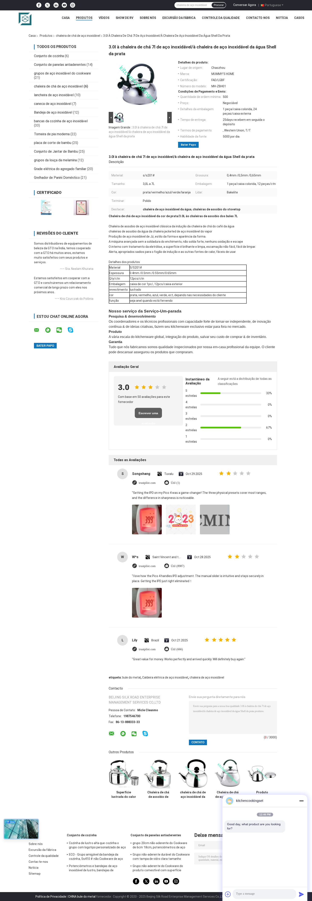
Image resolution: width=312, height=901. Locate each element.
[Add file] (228, 894)
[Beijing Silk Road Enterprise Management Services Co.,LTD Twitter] (47, 5)
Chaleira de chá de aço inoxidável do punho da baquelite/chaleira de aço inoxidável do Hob (227, 795)
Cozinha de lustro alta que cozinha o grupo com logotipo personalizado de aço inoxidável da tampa (97, 845)
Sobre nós (148, 18)
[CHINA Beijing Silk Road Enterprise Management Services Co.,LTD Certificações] (46, 207)
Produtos (84, 18)
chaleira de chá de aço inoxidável (78, 35)
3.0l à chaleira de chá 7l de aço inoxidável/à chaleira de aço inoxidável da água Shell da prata (139, 132)
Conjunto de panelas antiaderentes (60, 65)
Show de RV (124, 18)
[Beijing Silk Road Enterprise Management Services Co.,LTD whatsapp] (50, 330)
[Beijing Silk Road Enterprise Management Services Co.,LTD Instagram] (72, 5)
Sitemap (35, 873)
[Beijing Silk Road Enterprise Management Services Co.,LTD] (25, 19)
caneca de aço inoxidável (52, 104)
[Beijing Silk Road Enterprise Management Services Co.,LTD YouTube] (64, 5)
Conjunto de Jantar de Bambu (56, 151)
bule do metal (131, 677)
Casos (299, 18)
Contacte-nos (258, 18)
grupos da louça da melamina (55, 160)
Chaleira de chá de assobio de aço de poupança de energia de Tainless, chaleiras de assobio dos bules (158, 795)
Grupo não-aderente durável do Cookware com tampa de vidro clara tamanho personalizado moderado (161, 857)
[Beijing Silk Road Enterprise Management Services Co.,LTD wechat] (61, 330)
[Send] (301, 894)
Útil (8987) (177, 566)
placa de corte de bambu (52, 143)
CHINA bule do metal (82, 896)
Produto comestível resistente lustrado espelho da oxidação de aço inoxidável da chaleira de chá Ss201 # (262, 795)
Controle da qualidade (221, 18)
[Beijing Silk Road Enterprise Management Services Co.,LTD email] (39, 330)
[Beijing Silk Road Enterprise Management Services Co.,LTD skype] (73, 330)
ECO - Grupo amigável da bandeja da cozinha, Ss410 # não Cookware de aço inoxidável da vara (96, 857)
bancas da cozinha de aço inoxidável (61, 121)
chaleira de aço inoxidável (207, 677)
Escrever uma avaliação (148, 414)
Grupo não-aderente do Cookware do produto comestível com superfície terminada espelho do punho (158, 868)
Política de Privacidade (50, 896)
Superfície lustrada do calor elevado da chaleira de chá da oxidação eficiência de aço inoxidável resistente (123, 795)
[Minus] (301, 800)
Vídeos (104, 18)
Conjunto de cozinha (49, 56)
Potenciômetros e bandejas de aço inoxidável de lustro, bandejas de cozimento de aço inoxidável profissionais (93, 868)
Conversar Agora (244, 5)
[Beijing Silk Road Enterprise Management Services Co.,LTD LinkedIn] (56, 5)
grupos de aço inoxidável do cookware (62, 73)
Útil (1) (175, 482)
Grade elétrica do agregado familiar (60, 169)
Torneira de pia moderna (52, 134)
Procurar (219, 5)
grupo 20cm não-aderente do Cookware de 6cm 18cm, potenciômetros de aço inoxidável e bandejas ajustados (160, 845)
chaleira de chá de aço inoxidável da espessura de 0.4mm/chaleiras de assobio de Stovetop (193, 795)
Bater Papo (188, 144)
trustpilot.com (147, 482)
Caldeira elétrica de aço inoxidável (165, 677)
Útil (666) (177, 649)
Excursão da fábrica (178, 18)
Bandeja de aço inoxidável (53, 112)
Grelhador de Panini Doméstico (57, 178)
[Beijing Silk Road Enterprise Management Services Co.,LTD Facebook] (39, 5)
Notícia (282, 18)
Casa (66, 18)
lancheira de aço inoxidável (54, 95)
